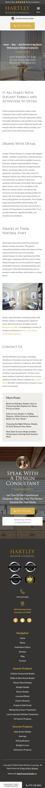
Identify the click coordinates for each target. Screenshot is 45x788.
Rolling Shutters (22, 740)
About (22, 642)
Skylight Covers (22, 745)
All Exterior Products (23, 750)
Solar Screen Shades (22, 731)
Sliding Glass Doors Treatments (22, 710)
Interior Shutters (22, 700)
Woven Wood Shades (22, 682)
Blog (14, 44)
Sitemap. (35, 768)
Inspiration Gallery (22, 647)
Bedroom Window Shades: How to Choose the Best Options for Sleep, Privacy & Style (21, 406)
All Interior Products (22, 719)
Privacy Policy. (25, 768)
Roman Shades (22, 691)
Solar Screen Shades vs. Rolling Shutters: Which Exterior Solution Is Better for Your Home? (22, 416)
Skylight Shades (22, 687)
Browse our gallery (10, 327)
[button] (38, 10)
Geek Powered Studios (25, 774)
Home (6, 44)
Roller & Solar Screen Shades (22, 678)
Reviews (22, 651)
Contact (22, 660)
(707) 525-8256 (22, 597)
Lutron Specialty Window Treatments (22, 714)
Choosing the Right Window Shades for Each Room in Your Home (22, 425)
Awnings (22, 736)
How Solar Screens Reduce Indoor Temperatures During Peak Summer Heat (22, 434)
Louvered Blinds (23, 696)
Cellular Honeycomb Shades (22, 673)
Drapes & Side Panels (23, 705)
